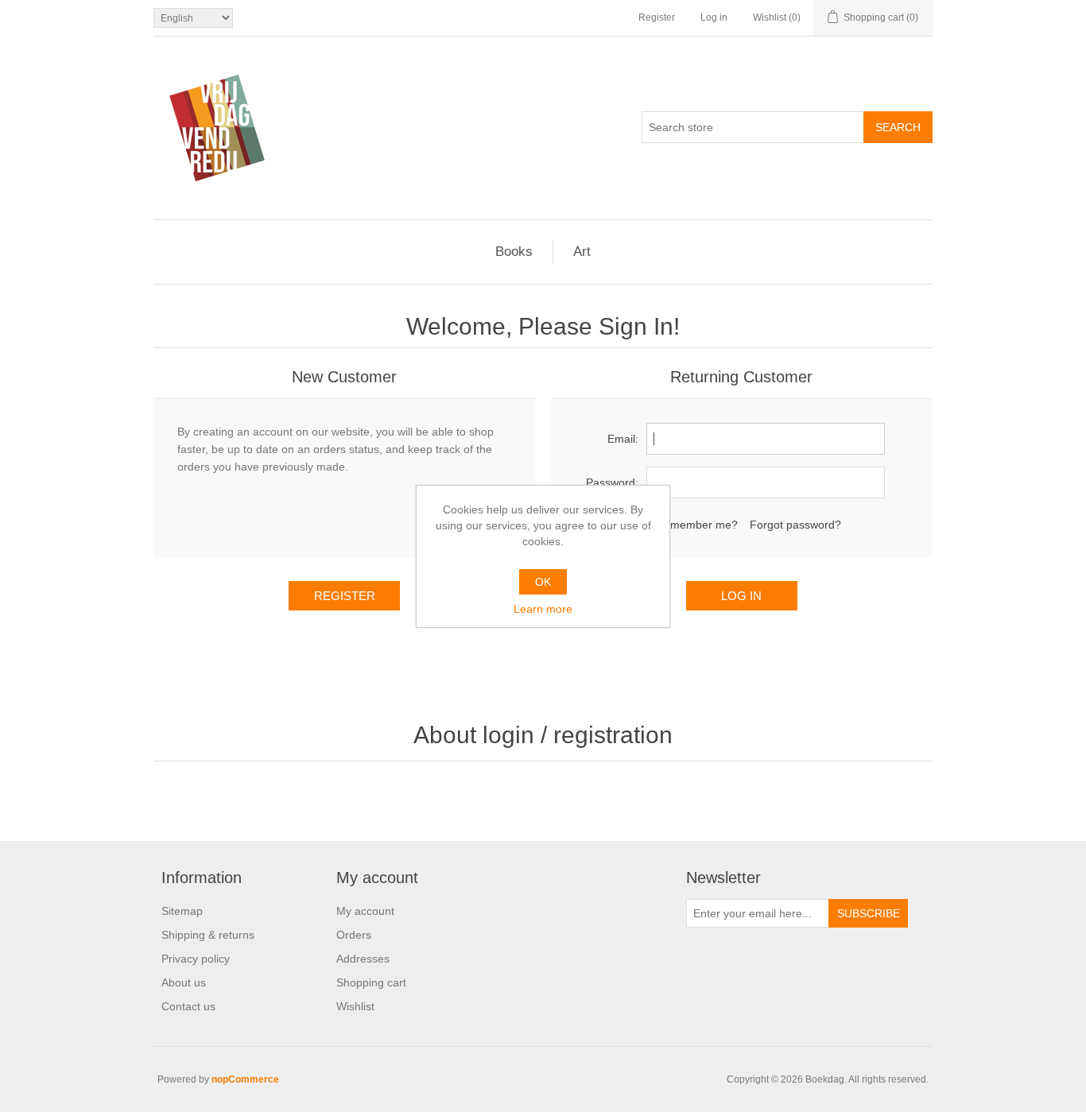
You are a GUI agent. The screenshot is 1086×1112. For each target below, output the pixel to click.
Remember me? (697, 524)
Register (656, 17)
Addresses (363, 958)
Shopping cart (371, 982)
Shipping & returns (207, 934)
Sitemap (182, 911)
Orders (353, 934)
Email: (622, 438)
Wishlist (355, 1006)
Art (582, 251)
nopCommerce (245, 1079)
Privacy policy (195, 958)
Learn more (543, 608)
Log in (713, 17)
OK (543, 581)
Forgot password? (795, 524)
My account (365, 911)
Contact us (188, 1006)
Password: (612, 482)
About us (183, 982)
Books (514, 251)
